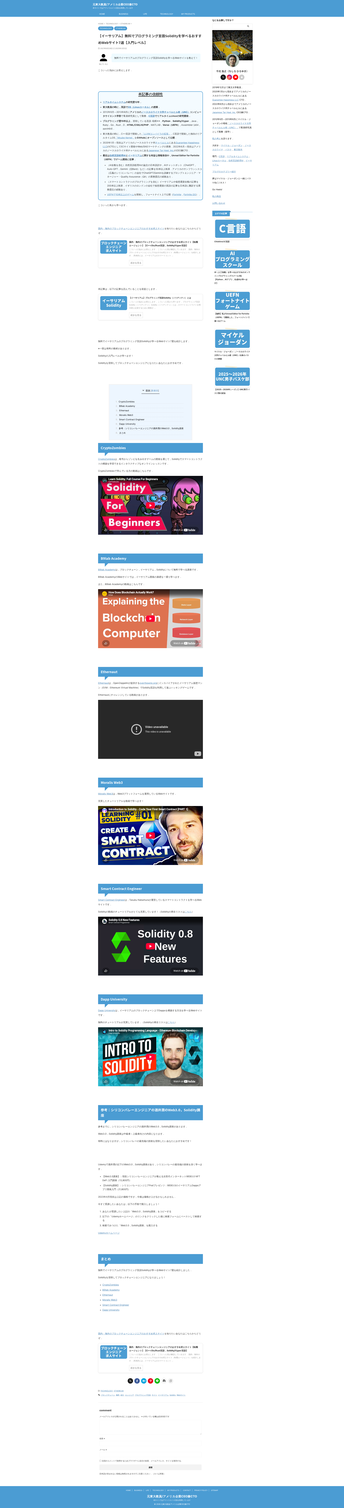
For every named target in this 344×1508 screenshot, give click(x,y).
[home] (241, 77)
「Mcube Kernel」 (125, 137)
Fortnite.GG (190, 194)
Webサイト (181, 1395)
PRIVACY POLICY (200, 1490)
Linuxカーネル (219, 160)
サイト (154, 1395)
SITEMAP (214, 1490)
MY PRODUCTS (188, 14)
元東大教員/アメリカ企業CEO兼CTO (115, 4)
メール (103, 1449)
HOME (102, 14)
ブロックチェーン (108, 1395)
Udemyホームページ (109, 1233)
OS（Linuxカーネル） (139, 107)
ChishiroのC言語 (222, 241)
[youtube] (235, 77)
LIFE (145, 14)
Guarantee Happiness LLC (225, 99)
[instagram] (229, 77)
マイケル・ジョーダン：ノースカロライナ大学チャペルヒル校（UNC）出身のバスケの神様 (232, 355)
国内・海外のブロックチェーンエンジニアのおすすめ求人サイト (131, 228)
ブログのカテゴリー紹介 (224, 171)
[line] (157, 1381)
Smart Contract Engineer (130, 419)
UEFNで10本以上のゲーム (120, 194)
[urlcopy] (170, 1381)
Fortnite (177, 194)
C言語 (151, 116)
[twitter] (130, 1381)
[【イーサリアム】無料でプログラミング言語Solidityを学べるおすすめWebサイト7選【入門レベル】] (143, 1381)
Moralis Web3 (125, 415)
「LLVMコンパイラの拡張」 (156, 133)
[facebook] (137, 1381)
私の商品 (216, 196)
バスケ (228, 149)
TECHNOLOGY (166, 14)
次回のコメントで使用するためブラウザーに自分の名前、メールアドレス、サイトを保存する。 (142, 1461)
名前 (102, 1438)
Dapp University (126, 424)
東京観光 (238, 149)
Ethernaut (123, 410)
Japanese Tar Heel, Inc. (161, 150)
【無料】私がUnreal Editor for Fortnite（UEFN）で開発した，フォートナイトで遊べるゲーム (232, 317)
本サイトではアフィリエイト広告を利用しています (172, 1500)
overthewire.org (148, 683)
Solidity (173, 1395)
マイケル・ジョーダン (231, 145)
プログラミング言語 (143, 1395)
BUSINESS (123, 14)
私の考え (216, 138)
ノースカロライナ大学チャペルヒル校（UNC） (165, 112)
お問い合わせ (218, 203)
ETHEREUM (119, 1391)
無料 (117, 1395)
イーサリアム (135, 155)
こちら (188, 911)
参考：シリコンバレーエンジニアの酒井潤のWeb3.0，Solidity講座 (150, 428)
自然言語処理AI (118, 155)
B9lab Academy (126, 406)
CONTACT (187, 1490)
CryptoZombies (126, 401)
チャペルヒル (162, 142)
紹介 (122, 1395)
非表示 (155, 390)
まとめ (121, 432)
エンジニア (129, 1395)
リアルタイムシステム (114, 102)
